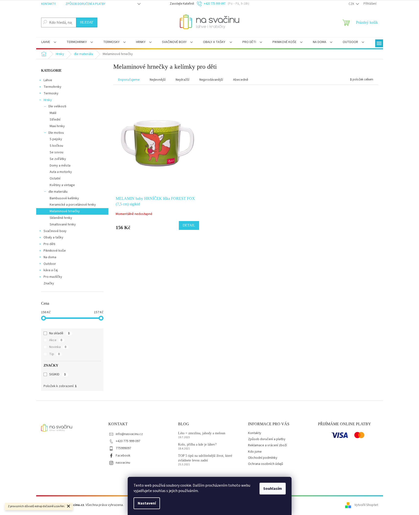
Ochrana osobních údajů (265, 463)
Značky (49, 283)
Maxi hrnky (57, 126)
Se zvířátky (58, 159)
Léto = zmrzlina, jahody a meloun (201, 433)
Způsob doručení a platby (85, 4)
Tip (54, 354)
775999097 (123, 448)
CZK (352, 4)
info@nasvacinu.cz (129, 434)
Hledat (86, 22)
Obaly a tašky (53, 237)
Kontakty (48, 4)
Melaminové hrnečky (65, 211)
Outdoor (50, 263)
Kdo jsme (255, 451)
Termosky (51, 93)
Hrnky (48, 100)
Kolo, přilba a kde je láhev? (197, 444)
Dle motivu (56, 132)
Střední (55, 119)
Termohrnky (52, 86)
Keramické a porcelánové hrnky (73, 204)
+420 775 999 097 (128, 441)
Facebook (123, 455)
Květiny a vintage (62, 185)
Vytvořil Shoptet (366, 505)
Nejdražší (182, 79)
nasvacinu (123, 462)
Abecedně (240, 79)
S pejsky (56, 139)
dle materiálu (58, 191)
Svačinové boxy (55, 231)
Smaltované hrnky (63, 224)
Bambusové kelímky (64, 198)
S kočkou (56, 145)
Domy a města (60, 165)
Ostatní (55, 178)
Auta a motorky (61, 171)
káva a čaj (51, 270)
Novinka (57, 347)
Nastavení (147, 503)
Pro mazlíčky (53, 276)
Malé (53, 113)
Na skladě (59, 333)
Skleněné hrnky (61, 217)
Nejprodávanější (211, 79)
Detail (189, 225)
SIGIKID (57, 374)
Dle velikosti (57, 106)
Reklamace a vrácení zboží (267, 445)
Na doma (50, 257)
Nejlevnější (158, 79)
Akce (55, 340)
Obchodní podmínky (262, 457)
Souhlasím (272, 488)
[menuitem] (48, 42)
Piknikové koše (55, 250)
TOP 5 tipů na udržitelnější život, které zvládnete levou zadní (205, 458)
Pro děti (49, 244)
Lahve (48, 80)
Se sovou (56, 152)
